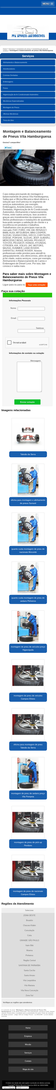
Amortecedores (9, 69)
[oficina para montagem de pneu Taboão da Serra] (28, 723)
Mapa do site (28, 1069)
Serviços (28, 56)
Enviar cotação (27, 402)
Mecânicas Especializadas (13, 101)
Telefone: (40, 328)
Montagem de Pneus (11, 107)
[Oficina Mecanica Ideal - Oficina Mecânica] (28, 30)
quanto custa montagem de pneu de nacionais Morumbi (28, 550)
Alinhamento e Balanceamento (15, 62)
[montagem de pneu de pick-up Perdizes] (28, 821)
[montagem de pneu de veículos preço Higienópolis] (28, 625)
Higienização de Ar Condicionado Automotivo (20, 95)
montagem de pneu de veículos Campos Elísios (28, 697)
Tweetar (8, 147)
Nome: (14, 308)
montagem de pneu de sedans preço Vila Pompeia (28, 795)
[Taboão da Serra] (28, 433)
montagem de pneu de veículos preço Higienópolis (28, 648)
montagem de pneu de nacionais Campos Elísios (28, 892)
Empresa (28, 1036)
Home (28, 1028)
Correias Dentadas (10, 75)
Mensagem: (36, 361)
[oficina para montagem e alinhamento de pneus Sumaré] (28, 479)
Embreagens (8, 82)
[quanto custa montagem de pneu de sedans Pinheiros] (28, 577)
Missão (28, 1044)
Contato (28, 1061)
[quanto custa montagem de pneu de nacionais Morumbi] (28, 528)
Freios (5, 88)
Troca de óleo (8, 120)
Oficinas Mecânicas (10, 114)
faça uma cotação (36, 285)
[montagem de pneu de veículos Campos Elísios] (28, 674)
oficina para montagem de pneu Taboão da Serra (28, 746)
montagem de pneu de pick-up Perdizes (28, 844)
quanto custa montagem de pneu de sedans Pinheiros (28, 599)
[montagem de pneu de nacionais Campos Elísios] (28, 870)
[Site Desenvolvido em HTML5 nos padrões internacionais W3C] (22, 1087)
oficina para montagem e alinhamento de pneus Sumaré (28, 501)
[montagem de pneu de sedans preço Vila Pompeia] (28, 772)
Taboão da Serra (28, 454)
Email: (14, 318)
